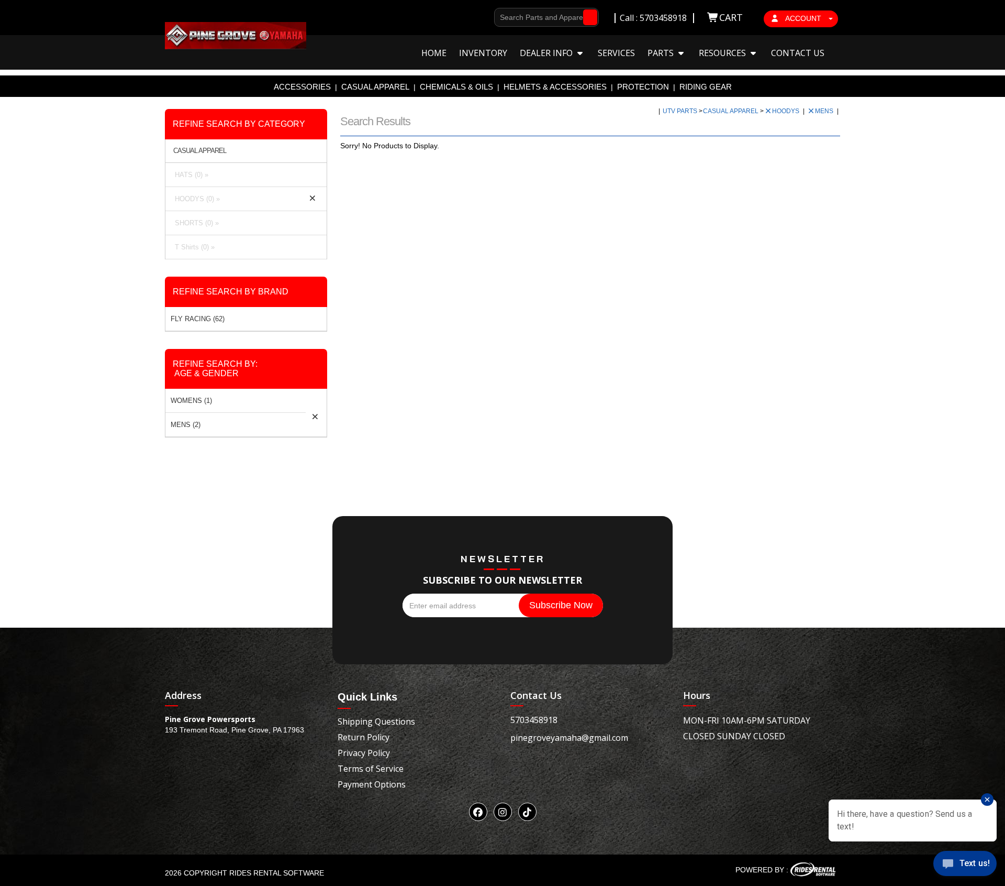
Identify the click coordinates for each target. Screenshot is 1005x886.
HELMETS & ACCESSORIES (555, 86)
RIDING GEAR (705, 86)
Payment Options (372, 784)
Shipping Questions (376, 721)
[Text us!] (965, 865)
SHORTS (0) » (195, 223)
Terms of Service (371, 768)
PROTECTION (643, 86)
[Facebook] (478, 812)
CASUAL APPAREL (375, 86)
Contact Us (797, 53)
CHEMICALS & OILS (456, 86)
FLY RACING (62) (198, 319)
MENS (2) (185, 425)
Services (616, 53)
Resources (723, 53)
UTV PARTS (681, 111)
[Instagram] (503, 812)
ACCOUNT (803, 18)
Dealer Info (547, 53)
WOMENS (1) (191, 400)
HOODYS (786, 111)
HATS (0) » (189, 175)
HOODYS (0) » (195, 199)
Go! (588, 17)
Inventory (483, 53)
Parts (661, 53)
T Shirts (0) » (193, 247)
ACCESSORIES (302, 86)
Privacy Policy (364, 753)
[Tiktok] (527, 812)
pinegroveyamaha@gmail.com (569, 737)
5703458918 (533, 720)
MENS (825, 111)
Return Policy (363, 737)
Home (433, 53)
